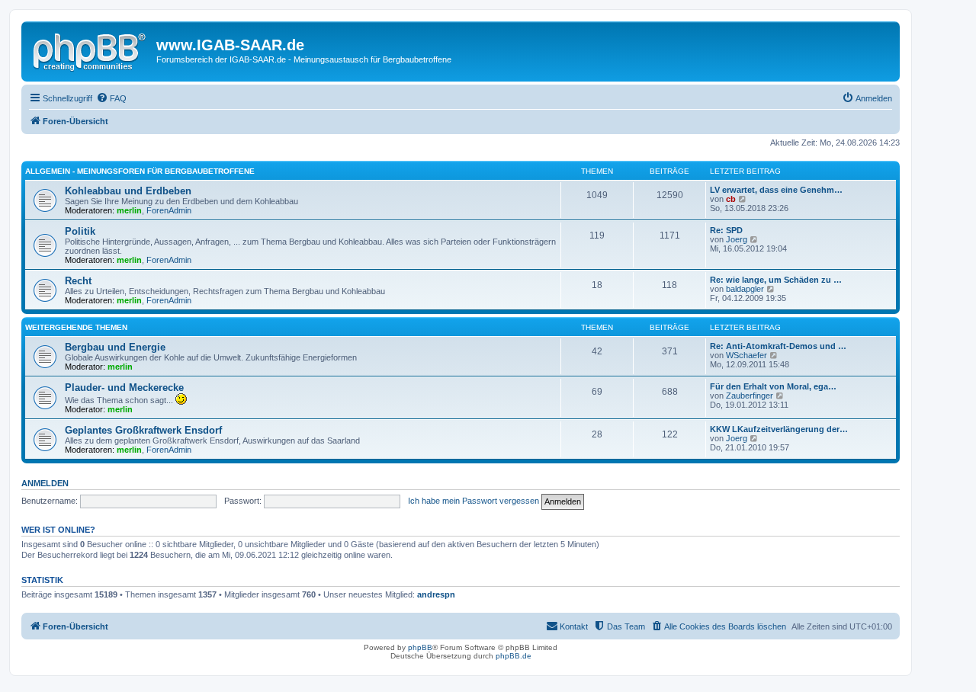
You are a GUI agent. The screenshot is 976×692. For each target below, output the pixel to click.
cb (731, 198)
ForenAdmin (168, 210)
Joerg (736, 239)
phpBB (420, 647)
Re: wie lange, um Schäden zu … (776, 279)
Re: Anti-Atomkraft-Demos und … (778, 346)
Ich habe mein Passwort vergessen (473, 500)
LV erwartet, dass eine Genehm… (776, 189)
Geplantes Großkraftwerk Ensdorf (143, 430)
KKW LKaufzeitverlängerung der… (779, 429)
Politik (80, 231)
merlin (129, 210)
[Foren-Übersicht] (90, 49)
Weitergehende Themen (76, 327)
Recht (78, 281)
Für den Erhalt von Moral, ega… (773, 386)
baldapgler (745, 288)
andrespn (436, 594)
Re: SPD (726, 230)
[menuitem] (111, 98)
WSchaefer (746, 355)
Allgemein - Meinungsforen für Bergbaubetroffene (140, 171)
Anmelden (45, 483)
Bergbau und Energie (115, 347)
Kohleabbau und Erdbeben (128, 191)
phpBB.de (513, 656)
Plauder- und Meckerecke (124, 387)
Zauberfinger (749, 395)
